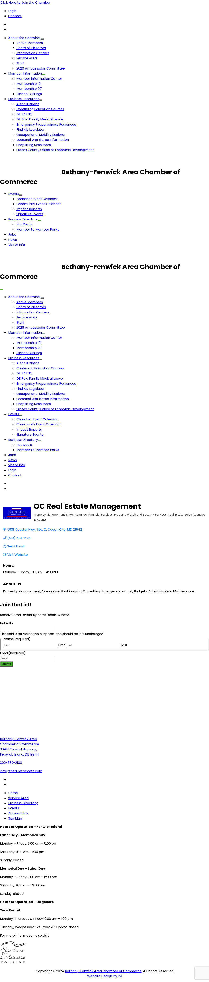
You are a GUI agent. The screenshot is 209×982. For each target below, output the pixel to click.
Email (13, 653)
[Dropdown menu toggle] (42, 39)
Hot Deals (24, 224)
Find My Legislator (30, 129)
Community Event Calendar (38, 204)
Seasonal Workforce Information (42, 139)
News (12, 239)
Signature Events (29, 214)
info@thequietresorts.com (21, 771)
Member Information (25, 73)
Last (124, 645)
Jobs (12, 234)
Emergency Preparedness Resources (46, 124)
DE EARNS (24, 114)
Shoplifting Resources (33, 144)
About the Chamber (24, 37)
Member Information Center (39, 78)
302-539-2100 (11, 762)
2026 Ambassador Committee (40, 68)
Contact (15, 16)
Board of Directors (31, 48)
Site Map (15, 818)
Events (13, 193)
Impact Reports (29, 209)
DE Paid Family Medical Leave (39, 119)
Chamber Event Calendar (37, 199)
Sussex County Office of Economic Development (55, 150)
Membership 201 (29, 88)
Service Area (26, 58)
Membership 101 (29, 83)
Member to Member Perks (37, 229)
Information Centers (32, 53)
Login (12, 11)
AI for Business (27, 104)
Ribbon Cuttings (29, 94)
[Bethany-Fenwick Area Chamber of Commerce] (30, 172)
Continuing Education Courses (40, 109)
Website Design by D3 (104, 976)
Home (13, 793)
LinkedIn (6, 623)
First (61, 645)
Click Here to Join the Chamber (25, 2)
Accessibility (18, 813)
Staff (20, 63)
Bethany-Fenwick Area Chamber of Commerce (103, 971)
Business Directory (23, 219)
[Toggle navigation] (1, 289)
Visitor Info (16, 244)
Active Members (29, 43)
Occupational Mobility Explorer (41, 134)
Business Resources (23, 99)
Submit (6, 664)
